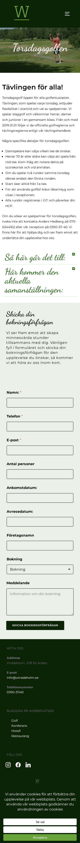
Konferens (19, 726)
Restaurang (20, 736)
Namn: (14, 392)
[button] (40, 257)
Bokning (14, 559)
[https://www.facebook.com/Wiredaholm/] (18, 764)
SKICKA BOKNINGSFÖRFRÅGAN (35, 625)
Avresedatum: (20, 511)
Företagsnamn (20, 535)
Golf (14, 721)
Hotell (16, 731)
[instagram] (8, 764)
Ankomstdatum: (22, 488)
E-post (14, 440)
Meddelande (18, 583)
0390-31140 (15, 692)
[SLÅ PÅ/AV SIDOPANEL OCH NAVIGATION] (68, 14)
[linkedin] (28, 764)
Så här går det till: (35, 257)
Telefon (15, 416)
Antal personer (20, 464)
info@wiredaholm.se (22, 678)
